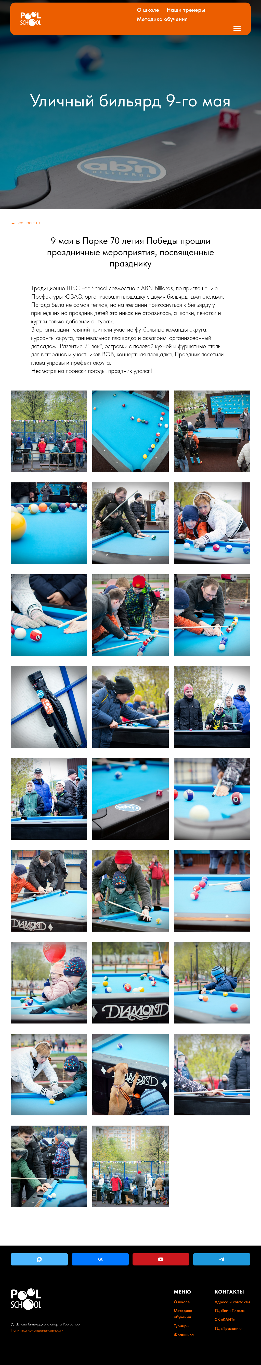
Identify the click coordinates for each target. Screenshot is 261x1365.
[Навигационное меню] (237, 28)
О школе (148, 9)
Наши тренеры (186, 9)
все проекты (28, 832)
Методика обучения (162, 19)
